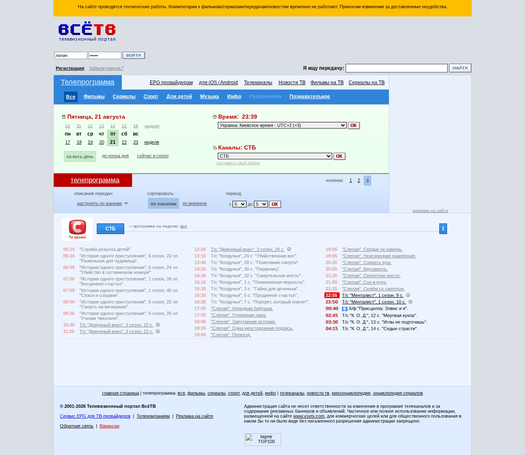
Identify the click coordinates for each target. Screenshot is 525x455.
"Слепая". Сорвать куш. (367, 262)
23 (135, 142)
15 (124, 126)
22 (124, 142)
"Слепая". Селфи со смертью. (373, 288)
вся (183, 226)
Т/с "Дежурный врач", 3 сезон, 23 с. (116, 331)
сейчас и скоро (153, 155)
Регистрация (70, 68)
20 (101, 142)
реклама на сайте (430, 210)
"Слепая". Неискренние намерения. (379, 255)
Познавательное (310, 96)
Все (70, 97)
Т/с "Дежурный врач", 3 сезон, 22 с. (116, 324)
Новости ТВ (292, 82)
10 (67, 126)
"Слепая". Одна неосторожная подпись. (252, 328)
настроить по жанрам (99, 203)
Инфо (234, 96)
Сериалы (124, 96)
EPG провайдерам (171, 82)
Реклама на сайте (194, 416)
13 (101, 126)
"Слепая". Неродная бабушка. (242, 308)
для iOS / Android (218, 82)
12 (90, 126)
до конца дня (115, 155)
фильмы (196, 393)
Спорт (151, 96)
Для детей (179, 96)
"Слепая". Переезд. (231, 334)
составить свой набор (238, 163)
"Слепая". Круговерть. (365, 269)
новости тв (318, 393)
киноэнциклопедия (351, 393)
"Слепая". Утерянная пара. (239, 315)
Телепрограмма (87, 82)
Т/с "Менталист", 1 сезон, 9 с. (373, 295)
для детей (252, 393)
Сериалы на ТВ (367, 82)
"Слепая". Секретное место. (371, 275)
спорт (234, 393)
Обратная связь (77, 425)
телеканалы (292, 393)
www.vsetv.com (308, 416)
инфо (270, 393)
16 (135, 126)
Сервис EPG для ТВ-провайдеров (95, 416)
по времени (195, 203)
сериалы (217, 393)
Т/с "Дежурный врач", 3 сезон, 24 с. (248, 249)
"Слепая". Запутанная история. (243, 321)
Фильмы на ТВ (327, 82)
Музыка (209, 96)
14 (112, 126)
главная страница (120, 393)
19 (90, 142)
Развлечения (265, 96)
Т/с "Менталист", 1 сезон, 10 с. (374, 301)
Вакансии (109, 425)
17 (67, 142)
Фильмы (94, 96)
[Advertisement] (309, 41)
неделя (152, 126)
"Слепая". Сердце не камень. (372, 249)
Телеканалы (258, 82)
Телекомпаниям (153, 416)
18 (79, 142)
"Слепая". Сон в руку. (364, 282)
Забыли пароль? (106, 68)
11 (79, 126)
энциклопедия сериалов (398, 393)
